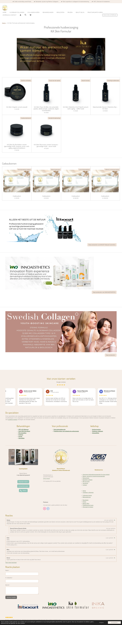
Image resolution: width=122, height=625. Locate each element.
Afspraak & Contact (88, 507)
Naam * (7, 570)
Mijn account (86, 481)
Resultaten (85, 500)
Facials (20, 436)
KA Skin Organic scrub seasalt (16, 107)
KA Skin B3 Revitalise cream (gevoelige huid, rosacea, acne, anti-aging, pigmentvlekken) (17, 146)
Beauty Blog (86, 503)
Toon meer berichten (11, 562)
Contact (85, 485)
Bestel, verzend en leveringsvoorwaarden (94, 476)
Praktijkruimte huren (88, 505)
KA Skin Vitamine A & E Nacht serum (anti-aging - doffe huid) (75, 108)
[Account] (20, 15)
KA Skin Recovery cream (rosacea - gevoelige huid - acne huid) (46, 145)
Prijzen (84, 501)
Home (4, 23)
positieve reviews (12, 419)
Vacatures (85, 483)
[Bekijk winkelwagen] (30, 15)
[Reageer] (114, 520)
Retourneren (86, 478)
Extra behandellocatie (59, 429)
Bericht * (7, 585)
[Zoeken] (25, 15)
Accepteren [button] (114, 622)
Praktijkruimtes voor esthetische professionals (66, 431)
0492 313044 (46, 478)
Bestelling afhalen (87, 479)
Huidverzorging (96, 429)
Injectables (21, 438)
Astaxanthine (95, 433)
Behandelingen (87, 497)
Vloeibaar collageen (97, 431)
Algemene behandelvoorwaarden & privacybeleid (96, 474)
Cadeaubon (17, 196)
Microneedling (22, 433)
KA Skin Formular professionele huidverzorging (20, 23)
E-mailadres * (9, 577)
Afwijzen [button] (101, 622)
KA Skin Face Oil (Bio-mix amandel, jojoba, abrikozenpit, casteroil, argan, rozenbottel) (46, 108)
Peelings (20, 434)
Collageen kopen (87, 495)
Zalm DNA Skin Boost (24, 431)
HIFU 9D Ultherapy (23, 429)
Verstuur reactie (11, 597)
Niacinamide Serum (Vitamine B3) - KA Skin (105, 108)
